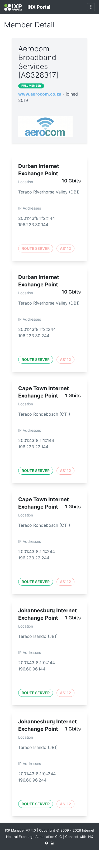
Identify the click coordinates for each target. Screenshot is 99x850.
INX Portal (38, 7)
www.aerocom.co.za (39, 94)
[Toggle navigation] (91, 7)
